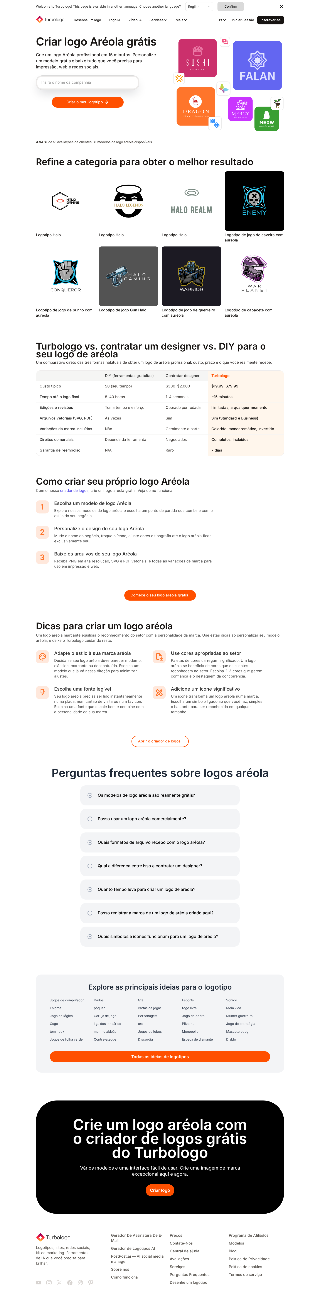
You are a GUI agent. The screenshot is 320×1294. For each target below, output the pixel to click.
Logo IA (115, 20)
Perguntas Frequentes (189, 1275)
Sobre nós (120, 1269)
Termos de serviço (245, 1275)
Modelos (236, 1243)
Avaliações (179, 1259)
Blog (233, 1251)
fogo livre (189, 1008)
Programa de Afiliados (248, 1235)
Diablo (231, 1039)
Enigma (55, 1008)
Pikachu (188, 1024)
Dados (99, 1000)
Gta (140, 1000)
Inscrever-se (271, 20)
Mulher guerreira (239, 1016)
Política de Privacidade (249, 1259)
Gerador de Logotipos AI (133, 1248)
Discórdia (145, 1039)
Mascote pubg (237, 1031)
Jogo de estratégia (240, 1024)
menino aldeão (105, 1031)
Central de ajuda (184, 1251)
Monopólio (190, 1031)
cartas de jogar (149, 1008)
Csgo (54, 1024)
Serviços (177, 1267)
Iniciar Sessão (243, 20)
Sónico (231, 1000)
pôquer (99, 1008)
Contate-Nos (181, 1243)
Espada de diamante (197, 1039)
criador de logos (74, 491)
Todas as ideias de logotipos (160, 1057)
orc (140, 1024)
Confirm (230, 6)
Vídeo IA (135, 20)
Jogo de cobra (193, 1016)
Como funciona (124, 1277)
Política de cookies (245, 1267)
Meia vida (233, 1008)
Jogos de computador (67, 1000)
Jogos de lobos (150, 1031)
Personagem (148, 1016)
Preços (176, 1235)
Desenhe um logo (87, 20)
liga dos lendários (107, 1024)
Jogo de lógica (61, 1016)
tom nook (57, 1031)
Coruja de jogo (105, 1016)
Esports (188, 1000)
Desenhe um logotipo (188, 1282)
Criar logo (160, 1190)
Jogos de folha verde (66, 1039)
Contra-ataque (105, 1039)
